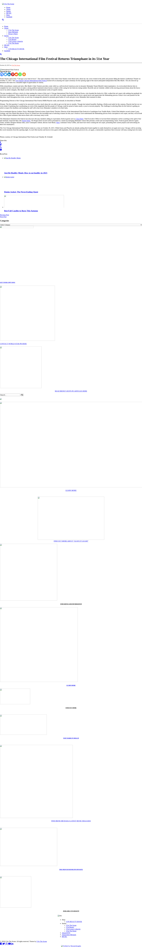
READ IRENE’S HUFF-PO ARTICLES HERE (71, 391)
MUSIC (9, 13)
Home (8, 7)
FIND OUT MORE (71, 708)
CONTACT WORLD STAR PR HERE (13, 344)
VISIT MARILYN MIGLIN (71, 738)
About (8, 9)
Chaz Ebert (79, 119)
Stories (8, 11)
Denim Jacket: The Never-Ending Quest (21, 192)
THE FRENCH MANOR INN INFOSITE (71, 869)
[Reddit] (16, 74)
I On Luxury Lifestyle (15, 41)
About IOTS (66, 933)
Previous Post (4, 215)
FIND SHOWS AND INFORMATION (71, 604)
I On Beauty (12, 39)
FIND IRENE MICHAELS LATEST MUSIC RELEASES (71, 821)
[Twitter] (5, 74)
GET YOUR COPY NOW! (7, 282)
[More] (24, 74)
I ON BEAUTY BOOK (16, 49)
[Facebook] (2, 74)
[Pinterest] (13, 74)
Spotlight (9, 17)
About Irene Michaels (69, 935)
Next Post (3, 217)
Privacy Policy (13, 34)
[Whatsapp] (20, 74)
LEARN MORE (71, 490)
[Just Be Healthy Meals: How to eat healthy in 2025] (12, 158)
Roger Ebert (26, 121)
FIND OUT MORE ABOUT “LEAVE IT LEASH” (71, 541)
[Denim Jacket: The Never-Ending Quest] (9, 177)
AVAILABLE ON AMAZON (71, 911)
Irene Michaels (13, 32)
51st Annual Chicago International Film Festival (31, 80)
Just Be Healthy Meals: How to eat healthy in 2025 (25, 173)
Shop (8, 15)
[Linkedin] (9, 74)
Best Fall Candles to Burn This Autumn (21, 211)
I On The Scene (13, 30)
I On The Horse (13, 43)
